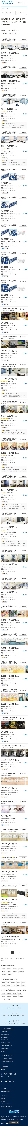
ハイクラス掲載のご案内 (6, 1061)
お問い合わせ (4, 1096)
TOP (2, 958)
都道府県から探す (5, 1040)
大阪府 (6, 958)
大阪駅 (21, 958)
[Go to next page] (19, 952)
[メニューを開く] (25, 2)
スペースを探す (4, 1031)
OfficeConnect (4, 1076)
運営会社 (3, 1098)
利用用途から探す (5, 1037)
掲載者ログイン (4, 1064)
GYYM (2, 1084)
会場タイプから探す (5, 1034)
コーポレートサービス (6, 1045)
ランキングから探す (5, 1042)
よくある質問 (4, 1048)
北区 (16, 958)
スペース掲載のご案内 (6, 1058)
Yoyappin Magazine (5, 1091)
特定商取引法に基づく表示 (6, 1106)
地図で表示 (15, 1122)
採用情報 (3, 1101)
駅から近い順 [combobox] (12, 33)
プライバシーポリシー (6, 1104)
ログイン (20, 3)
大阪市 (11, 958)
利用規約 (3, 1051)
